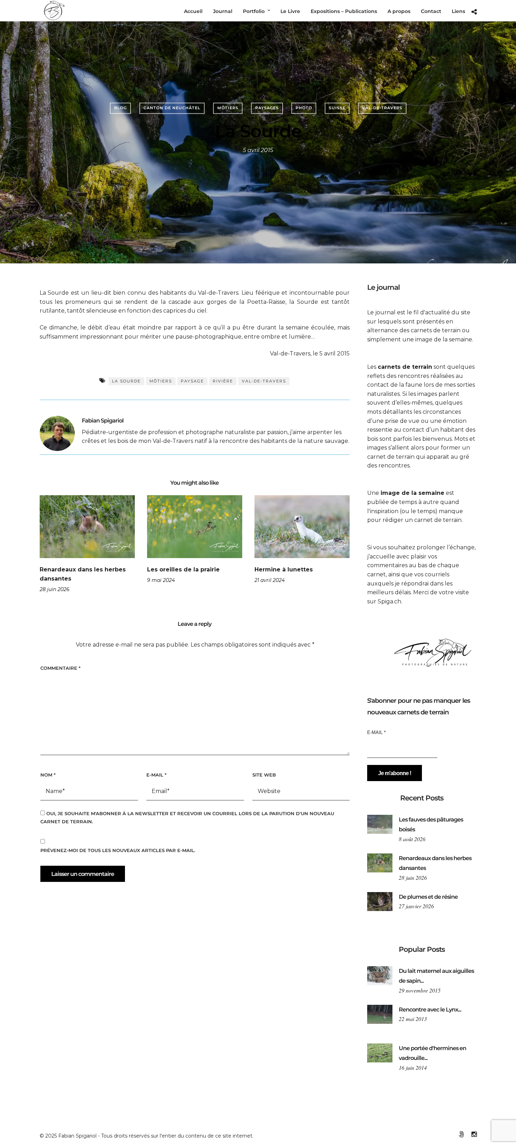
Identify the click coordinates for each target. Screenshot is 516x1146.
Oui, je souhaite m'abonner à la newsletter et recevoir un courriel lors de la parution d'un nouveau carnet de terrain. (187, 817)
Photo (304, 107)
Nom (47, 775)
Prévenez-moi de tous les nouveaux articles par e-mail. (117, 850)
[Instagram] (474, 1134)
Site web (264, 775)
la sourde (126, 381)
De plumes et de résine (428, 896)
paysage (192, 381)
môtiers (161, 381)
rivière (223, 381)
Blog (120, 107)
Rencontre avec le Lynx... (430, 1009)
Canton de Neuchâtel (172, 107)
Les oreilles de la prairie (183, 569)
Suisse (337, 107)
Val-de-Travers (382, 107)
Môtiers (227, 107)
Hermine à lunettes (283, 569)
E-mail (156, 775)
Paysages (267, 107)
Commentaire (60, 668)
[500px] (461, 1134)
